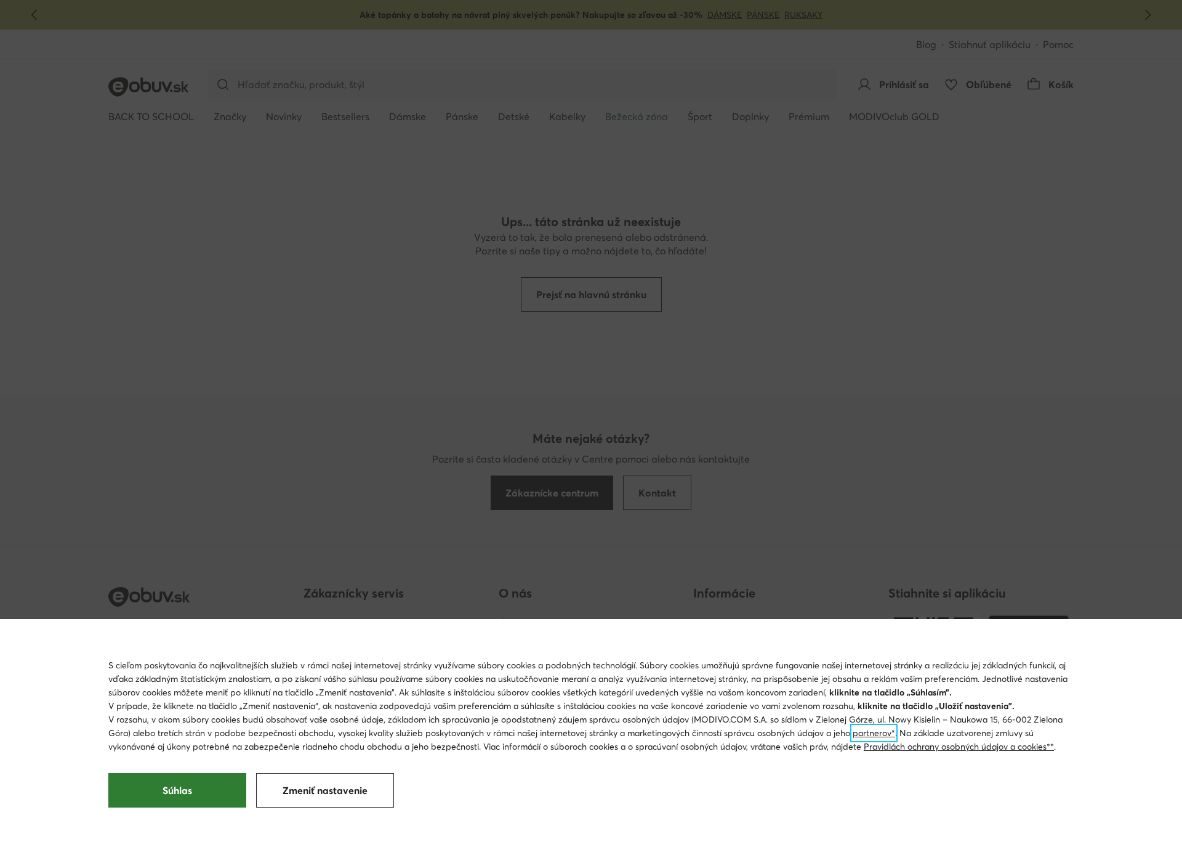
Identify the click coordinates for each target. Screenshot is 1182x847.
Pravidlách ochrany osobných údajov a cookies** (959, 746)
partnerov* (874, 733)
